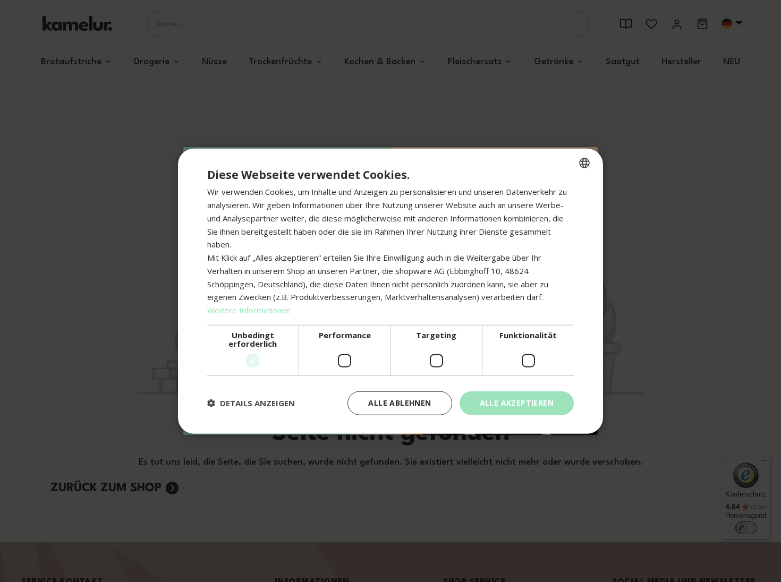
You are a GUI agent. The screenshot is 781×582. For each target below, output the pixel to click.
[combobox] (584, 163)
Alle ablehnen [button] (399, 403)
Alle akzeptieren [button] (517, 403)
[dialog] (390, 291)
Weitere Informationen (249, 310)
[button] (251, 403)
